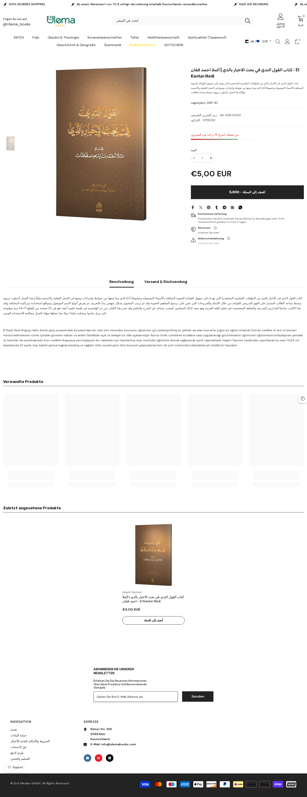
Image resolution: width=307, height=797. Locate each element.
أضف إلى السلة (153, 620)
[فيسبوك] (193, 207)
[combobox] (177, 21)
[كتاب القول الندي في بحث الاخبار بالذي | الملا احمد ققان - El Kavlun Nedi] (153, 555)
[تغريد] (201, 207)
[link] (31, 477)
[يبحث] (183, 21)
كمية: (194, 150)
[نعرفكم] (216, 207)
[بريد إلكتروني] (232, 207)
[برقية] (224, 207)
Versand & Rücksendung (165, 281)
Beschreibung (121, 281)
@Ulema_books (16, 24)
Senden (198, 696)
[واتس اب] (240, 207)
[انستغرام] (87, 758)
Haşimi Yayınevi (132, 592)
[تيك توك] (110, 758)
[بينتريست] (209, 207)
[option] (101, 144)
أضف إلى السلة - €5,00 (247, 192)
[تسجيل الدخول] (287, 41)
